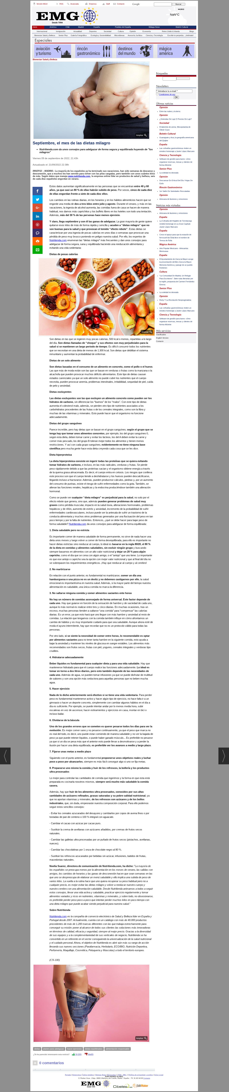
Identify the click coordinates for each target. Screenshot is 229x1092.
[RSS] (57, 4)
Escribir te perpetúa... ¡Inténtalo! (180, 35)
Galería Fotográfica (79, 35)
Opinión (133, 31)
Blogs (191, 31)
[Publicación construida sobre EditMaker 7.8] (140, 1087)
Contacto (159, 341)
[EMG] (96, 1087)
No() (90, 1054)
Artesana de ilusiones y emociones (173, 199)
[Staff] (104, 4)
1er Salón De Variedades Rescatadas (174, 191)
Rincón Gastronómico (170, 187)
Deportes (93, 31)
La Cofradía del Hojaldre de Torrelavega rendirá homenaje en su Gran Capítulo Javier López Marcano (175, 224)
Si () (78, 1054)
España (97, 27)
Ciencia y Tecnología (154, 35)
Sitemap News (100, 1075)
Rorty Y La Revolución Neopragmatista (175, 300)
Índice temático (88, 1075)
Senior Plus (63, 35)
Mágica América (167, 244)
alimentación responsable (117, 1049)
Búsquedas (111, 1075)
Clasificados (161, 335)
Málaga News (154, 27)
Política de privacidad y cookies (141, 1075)
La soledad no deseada (168, 173)
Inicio (35, 27)
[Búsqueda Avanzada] (68, 4)
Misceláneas (119, 35)
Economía (146, 31)
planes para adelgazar (53, 1049)
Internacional (42, 31)
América (53, 27)
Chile (68, 27)
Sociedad (107, 31)
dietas (37, 1049)
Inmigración (60, 31)
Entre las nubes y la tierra (169, 111)
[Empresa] (86, 4)
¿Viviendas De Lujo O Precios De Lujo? (175, 119)
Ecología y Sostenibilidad (101, 35)
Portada (68, 1075)
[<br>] (94, 1070)
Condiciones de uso (167, 94)
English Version (162, 338)
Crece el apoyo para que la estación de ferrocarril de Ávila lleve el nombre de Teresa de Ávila (175, 237)
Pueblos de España (123, 27)
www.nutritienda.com (79, 176)
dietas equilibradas (93, 1049)
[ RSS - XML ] (122, 1075)
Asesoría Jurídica (135, 35)
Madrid (181, 14)
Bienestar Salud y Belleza (44, 35)
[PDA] (34, 4)
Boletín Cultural (182, 27)
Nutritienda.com (58, 240)
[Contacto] (114, 4)
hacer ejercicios (74, 1049)
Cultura (121, 31)
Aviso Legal (158, 1075)
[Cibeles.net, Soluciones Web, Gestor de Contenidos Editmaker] (123, 1087)
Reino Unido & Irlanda (171, 31)
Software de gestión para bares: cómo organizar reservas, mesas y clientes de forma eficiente (175, 162)
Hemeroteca (76, 1075)
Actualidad (77, 31)
